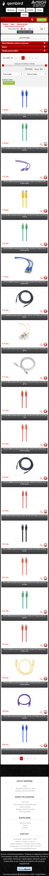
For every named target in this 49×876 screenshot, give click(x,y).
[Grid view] (21, 28)
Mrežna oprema (22, 24)
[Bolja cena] (41, 111)
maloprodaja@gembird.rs (28, 848)
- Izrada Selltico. (40, 874)
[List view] (24, 28)
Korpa (39, 10)
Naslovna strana (25, 823)
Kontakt (30, 10)
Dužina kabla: (32, 74)
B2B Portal (41, 20)
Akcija (24, 14)
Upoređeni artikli (25, 32)
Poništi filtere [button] (8, 83)
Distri (12, 24)
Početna (5, 24)
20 (30, 29)
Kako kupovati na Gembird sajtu (25, 804)
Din (42, 29)
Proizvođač (7, 74)
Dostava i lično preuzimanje (25, 791)
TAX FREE (25, 802)
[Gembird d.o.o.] (24, 3)
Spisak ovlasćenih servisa (25, 809)
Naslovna (11, 10)
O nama (21, 10)
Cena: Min (38, 69)
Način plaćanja (25, 807)
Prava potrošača (25, 811)
